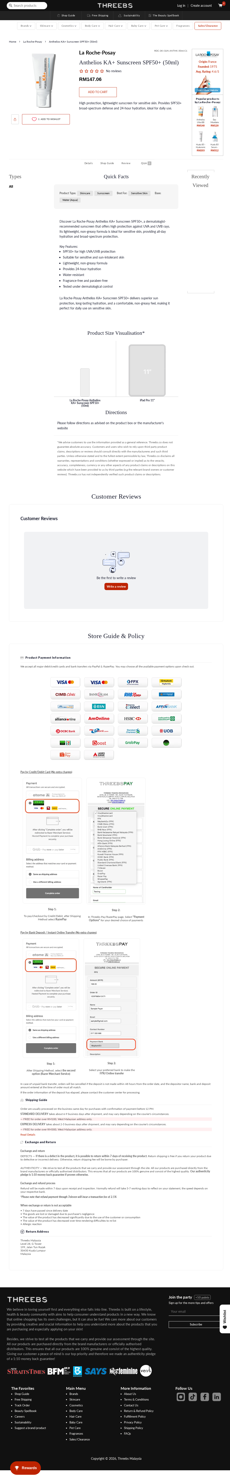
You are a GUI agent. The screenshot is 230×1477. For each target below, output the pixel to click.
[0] (220, 5)
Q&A (145, 163)
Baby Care (75, 1422)
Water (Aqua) (70, 200)
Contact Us (131, 1405)
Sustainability (131, 15)
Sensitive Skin (139, 193)
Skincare (85, 193)
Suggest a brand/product (30, 1428)
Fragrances (183, 25)
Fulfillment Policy (135, 1416)
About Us (130, 1394)
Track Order (22, 1405)
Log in (181, 5)
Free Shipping (97, 15)
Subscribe (196, 1324)
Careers (20, 1416)
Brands (73, 1394)
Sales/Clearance (208, 25)
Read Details (27, 1134)
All (11, 186)
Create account (201, 5)
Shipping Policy (133, 1428)
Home (12, 41)
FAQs (127, 1433)
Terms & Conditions (136, 1399)
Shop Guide (66, 15)
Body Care (76, 1411)
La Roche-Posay (33, 41)
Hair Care (75, 1416)
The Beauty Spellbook (163, 15)
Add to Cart (98, 92)
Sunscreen (103, 193)
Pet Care (75, 1428)
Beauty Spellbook (26, 1411)
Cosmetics (76, 1405)
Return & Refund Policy (139, 1411)
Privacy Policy (133, 1422)
